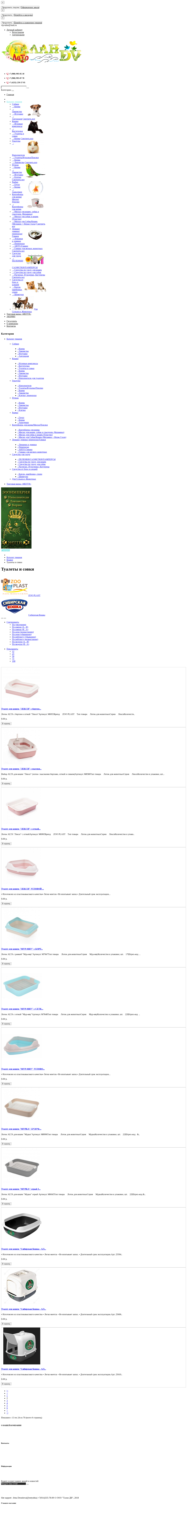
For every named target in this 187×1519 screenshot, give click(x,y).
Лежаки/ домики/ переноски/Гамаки (29, 440)
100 (13, 661)
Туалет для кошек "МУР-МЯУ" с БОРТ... (22, 949)
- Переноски (18, 243)
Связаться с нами (15, 1476)
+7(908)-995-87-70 (15, 1448)
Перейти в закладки (23, 15)
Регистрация (18, 32)
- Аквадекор (17, 190)
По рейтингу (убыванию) (24, 637)
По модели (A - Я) (20, 642)
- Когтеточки (17, 130)
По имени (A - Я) (20, 627)
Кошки (15, 358)
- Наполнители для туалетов (31, 378)
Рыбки (15, 412)
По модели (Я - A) (20, 644)
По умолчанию (19, 624)
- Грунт (16, 184)
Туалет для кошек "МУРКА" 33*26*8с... (21, 1129)
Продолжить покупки (10, 7)
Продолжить (7, 15)
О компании (12, 323)
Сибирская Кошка (36, 615)
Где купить (12, 321)
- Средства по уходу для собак (26, 272)
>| (7, 1413)
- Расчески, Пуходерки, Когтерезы (28, 275)
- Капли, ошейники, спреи (17, 289)
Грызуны (16, 381)
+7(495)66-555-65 (15, 1453)
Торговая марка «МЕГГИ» (19, 314)
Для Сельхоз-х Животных (24, 479)
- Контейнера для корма (17, 206)
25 (13, 654)
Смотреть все (29, 119)
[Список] (2, 618)
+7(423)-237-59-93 (15, 1451)
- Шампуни (18, 294)
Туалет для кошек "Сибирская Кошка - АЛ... (23, 1249)
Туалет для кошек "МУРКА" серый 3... (21, 1189)
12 (13, 651)
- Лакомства (17, 110)
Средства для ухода (21, 454)
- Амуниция (17, 117)
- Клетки (16, 177)
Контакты (11, 326)
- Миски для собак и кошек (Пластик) (35, 435)
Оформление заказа (30, 7)
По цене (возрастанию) (23, 632)
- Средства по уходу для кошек (27, 270)
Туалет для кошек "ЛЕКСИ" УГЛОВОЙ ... (22, 889)
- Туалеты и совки (26, 368)
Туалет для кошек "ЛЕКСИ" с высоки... (21, 769)
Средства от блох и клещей (25, 469)
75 (13, 659)
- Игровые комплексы (17, 125)
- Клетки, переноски (27, 395)
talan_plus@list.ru (14, 1456)
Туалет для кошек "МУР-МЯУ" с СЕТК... (22, 1009)
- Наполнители (24, 385)
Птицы (15, 398)
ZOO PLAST (34, 595)
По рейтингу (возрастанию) (25, 639)
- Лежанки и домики (17, 239)
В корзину (6, 724)
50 (13, 656)
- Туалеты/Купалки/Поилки (25, 157)
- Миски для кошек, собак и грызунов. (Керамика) (25, 212)
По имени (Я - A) (20, 629)
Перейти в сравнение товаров (28, 22)
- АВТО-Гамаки (20, 246)
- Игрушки (17, 114)
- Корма (16, 106)
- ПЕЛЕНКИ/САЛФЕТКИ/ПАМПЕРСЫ (37, 459)
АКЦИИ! (11, 316)
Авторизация (18, 35)
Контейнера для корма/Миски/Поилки (30, 425)
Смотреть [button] (5, 550)
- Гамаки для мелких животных (27, 248)
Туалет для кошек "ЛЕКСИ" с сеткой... (21, 829)
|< (7, 1391)
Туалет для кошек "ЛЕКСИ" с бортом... (21, 709)
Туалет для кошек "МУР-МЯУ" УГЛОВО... (23, 1069)
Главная (10, 94)
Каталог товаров (14, 102)
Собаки (15, 344)
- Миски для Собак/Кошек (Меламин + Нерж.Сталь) (25, 222)
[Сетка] (5, 618)
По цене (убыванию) (21, 634)
